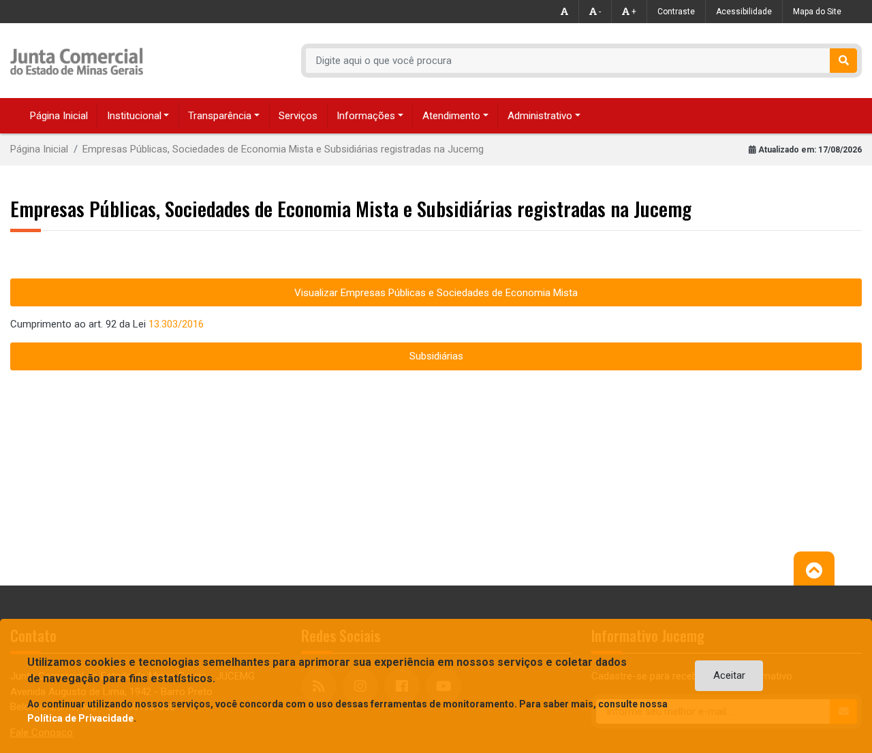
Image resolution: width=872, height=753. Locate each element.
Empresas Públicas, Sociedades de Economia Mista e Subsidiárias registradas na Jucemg (283, 149)
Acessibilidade (744, 11)
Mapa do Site (817, 11)
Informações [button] (366, 116)
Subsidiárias (436, 356)
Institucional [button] (134, 116)
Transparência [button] (219, 116)
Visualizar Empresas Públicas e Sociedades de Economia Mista (436, 293)
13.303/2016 (176, 324)
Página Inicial (59, 116)
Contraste (676, 11)
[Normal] (564, 11)
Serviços (298, 116)
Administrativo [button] (540, 116)
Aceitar (729, 675)
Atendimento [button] (451, 116)
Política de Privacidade (80, 718)
